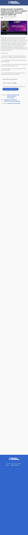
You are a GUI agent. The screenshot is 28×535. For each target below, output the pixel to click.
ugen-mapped (16, 101)
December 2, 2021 (8, 18)
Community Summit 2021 (13, 103)
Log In (15, 83)
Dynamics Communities (10, 16)
